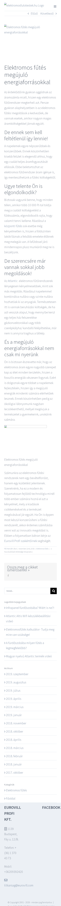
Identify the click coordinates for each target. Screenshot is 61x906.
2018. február (14, 756)
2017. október (14, 773)
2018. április (13, 740)
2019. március (15, 707)
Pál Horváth (8, 549)
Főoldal (10, 798)
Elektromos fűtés (42, 549)
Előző (34, 13)
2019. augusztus (16, 682)
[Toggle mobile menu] (55, 6)
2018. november (16, 723)
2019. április (13, 699)
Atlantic (13, 281)
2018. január (14, 764)
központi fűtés (13, 226)
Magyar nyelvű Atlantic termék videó (29, 656)
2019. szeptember (17, 674)
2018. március (15, 748)
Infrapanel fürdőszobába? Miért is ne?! (30, 608)
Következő (47, 13)
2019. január (14, 715)
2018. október (14, 731)
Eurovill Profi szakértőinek (20, 541)
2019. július (13, 690)
